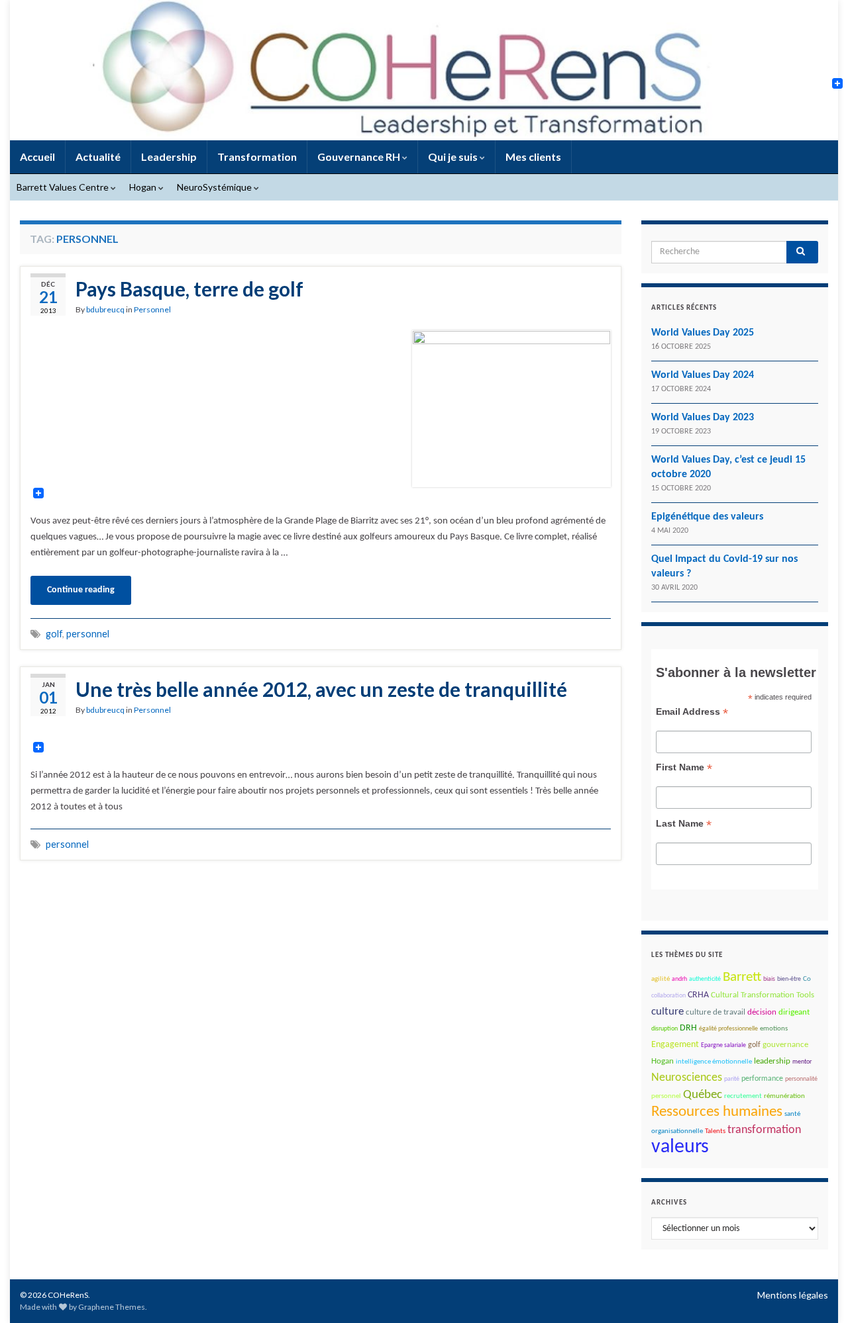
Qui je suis (454, 156)
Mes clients (533, 156)
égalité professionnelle (728, 1028)
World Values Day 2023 (702, 417)
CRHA (698, 995)
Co (807, 979)
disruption (664, 1028)
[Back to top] (818, 1293)
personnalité (801, 1079)
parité (731, 1079)
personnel (87, 633)
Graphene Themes (111, 1307)
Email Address (692, 712)
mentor (802, 1062)
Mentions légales (792, 1294)
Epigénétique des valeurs (707, 517)
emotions (774, 1028)
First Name (684, 767)
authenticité (705, 979)
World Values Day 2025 (702, 333)
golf (54, 633)
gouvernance (785, 1044)
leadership (772, 1061)
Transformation (257, 156)
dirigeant (794, 1012)
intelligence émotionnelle (714, 1062)
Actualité (98, 156)
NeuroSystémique (215, 187)
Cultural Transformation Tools (762, 995)
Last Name (684, 823)
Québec (702, 1095)
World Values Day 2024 (702, 375)
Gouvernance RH (359, 156)
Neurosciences (686, 1077)
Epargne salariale (723, 1045)
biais (769, 979)
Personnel (152, 309)
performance (762, 1079)
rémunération (784, 1096)
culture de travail (715, 1013)
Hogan (143, 187)
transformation (764, 1130)
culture (667, 1012)
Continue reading (81, 590)
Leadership (169, 156)
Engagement (675, 1045)
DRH (688, 1028)
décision (761, 1012)
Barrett (742, 977)
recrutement (743, 1096)
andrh (679, 979)
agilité (660, 979)
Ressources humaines (716, 1112)
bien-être (789, 979)
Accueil (37, 156)
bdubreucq (105, 309)
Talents (715, 1131)
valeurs (680, 1147)
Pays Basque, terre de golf (189, 288)
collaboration (668, 995)
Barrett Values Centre (64, 187)
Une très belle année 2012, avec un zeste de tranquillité (321, 689)
